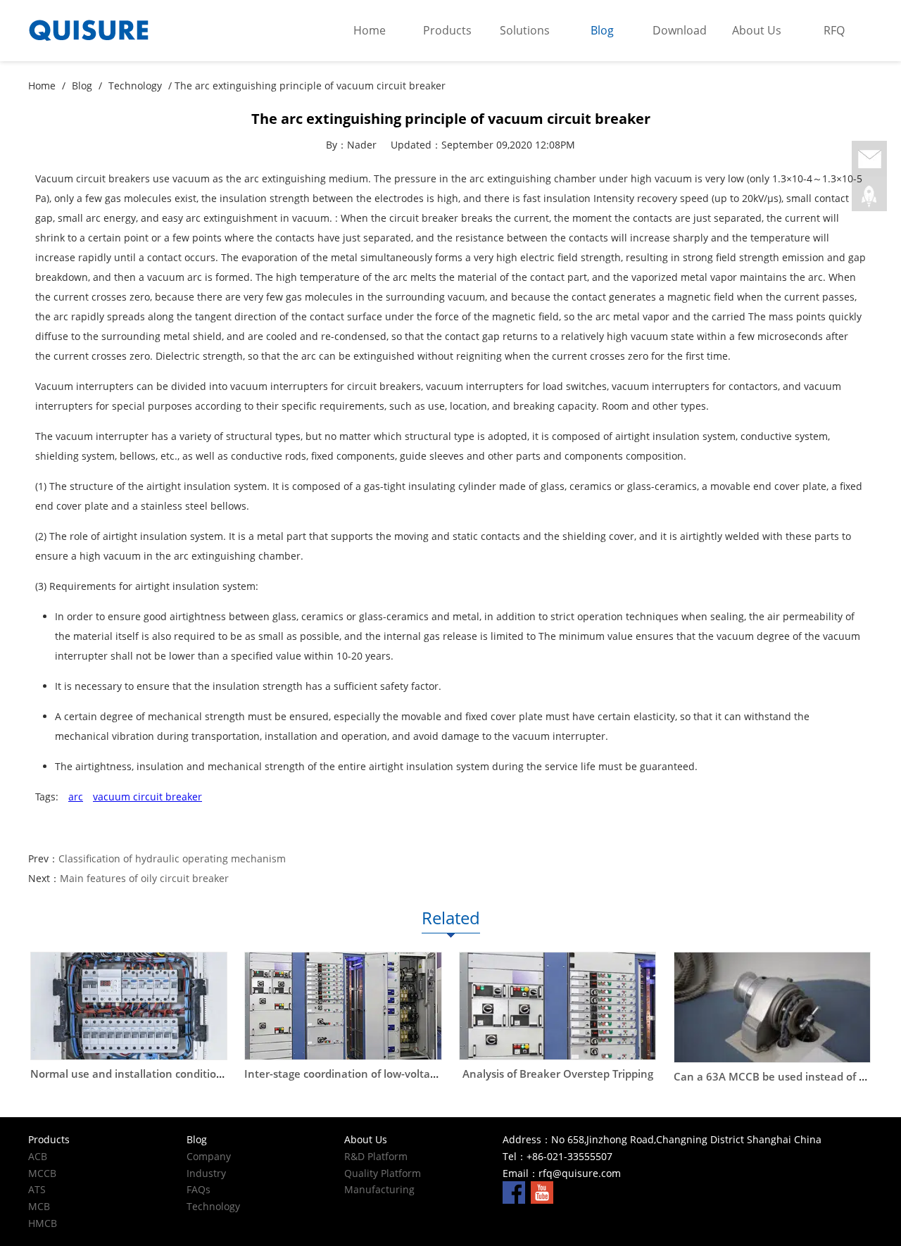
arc (75, 796)
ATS (37, 1189)
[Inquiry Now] (869, 159)
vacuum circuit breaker (147, 796)
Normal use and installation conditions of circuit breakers (176, 1073)
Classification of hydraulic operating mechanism (172, 858)
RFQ (834, 30)
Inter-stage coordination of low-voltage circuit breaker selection (405, 1073)
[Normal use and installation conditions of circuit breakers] (129, 1005)
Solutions (525, 30)
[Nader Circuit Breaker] (133, 30)
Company (209, 1156)
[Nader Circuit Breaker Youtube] (542, 1191)
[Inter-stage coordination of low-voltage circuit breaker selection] (343, 1005)
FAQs (198, 1189)
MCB (39, 1206)
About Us (756, 30)
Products (447, 30)
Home (369, 30)
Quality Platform (382, 1173)
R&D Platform (376, 1156)
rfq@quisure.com (579, 1173)
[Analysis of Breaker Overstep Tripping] (557, 1005)
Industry (206, 1173)
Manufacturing (379, 1189)
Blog (602, 30)
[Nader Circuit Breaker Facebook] (514, 1191)
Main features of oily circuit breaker (144, 878)
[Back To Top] (869, 196)
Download (680, 30)
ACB (37, 1156)
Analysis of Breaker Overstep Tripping (557, 1073)
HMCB (42, 1223)
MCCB (42, 1173)
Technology (135, 85)
